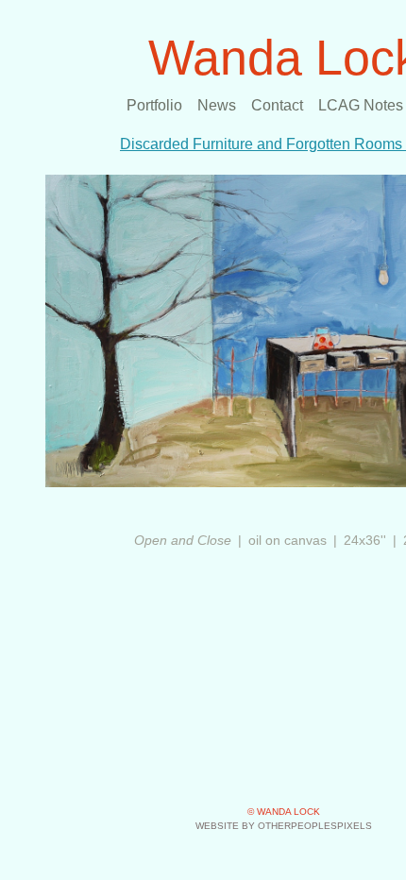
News (216, 105)
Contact (277, 105)
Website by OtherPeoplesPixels (283, 826)
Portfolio (154, 105)
